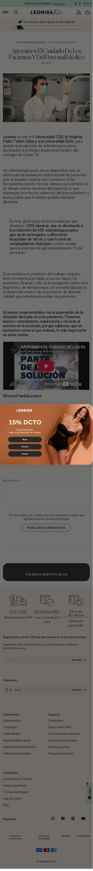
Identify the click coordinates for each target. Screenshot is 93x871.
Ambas (25, 454)
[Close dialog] (88, 407)
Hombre (24, 447)
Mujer (25, 440)
